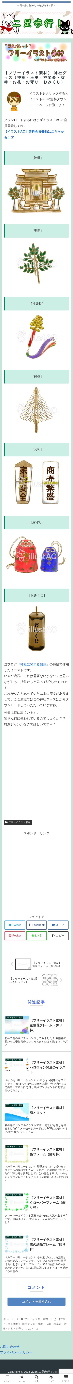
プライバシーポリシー (16, 1352)
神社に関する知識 (33, 664)
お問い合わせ (9, 1346)
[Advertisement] (36, 773)
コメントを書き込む (36, 1301)
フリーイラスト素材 (19, 822)
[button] (65, 742)
